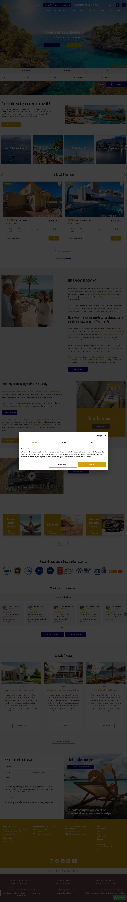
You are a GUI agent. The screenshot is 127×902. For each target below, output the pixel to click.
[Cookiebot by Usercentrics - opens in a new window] (97, 435)
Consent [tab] (34, 442)
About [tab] (93, 442)
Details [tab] (63, 442)
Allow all (92, 464)
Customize (62, 464)
